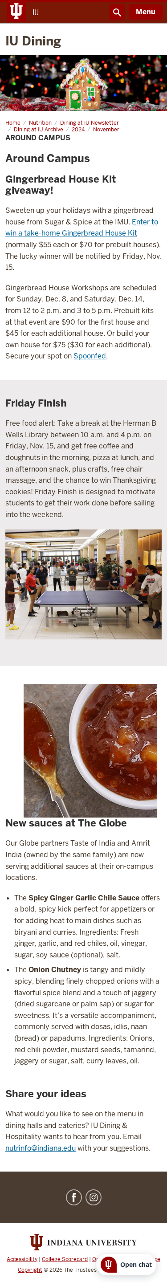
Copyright (30, 1270)
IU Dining (33, 41)
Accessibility (22, 1259)
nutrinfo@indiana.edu (40, 1148)
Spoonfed (89, 356)
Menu (145, 11)
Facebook (74, 1197)
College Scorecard (65, 1259)
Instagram (94, 1197)
